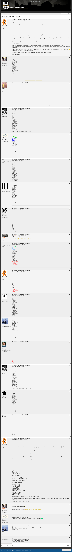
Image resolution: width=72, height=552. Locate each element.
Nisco (3, 213)
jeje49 (3, 159)
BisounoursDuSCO (4, 25)
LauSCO (3, 137)
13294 (6, 63)
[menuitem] (8, 12)
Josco (3, 395)
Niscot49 (3, 414)
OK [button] (66, 550)
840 (5, 397)
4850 (6, 139)
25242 (6, 239)
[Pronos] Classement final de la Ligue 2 (11, 16)
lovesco (15, 342)
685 (5, 300)
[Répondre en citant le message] (69, 19)
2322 (6, 116)
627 (5, 416)
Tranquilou (3, 237)
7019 (5, 349)
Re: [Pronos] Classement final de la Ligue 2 (21, 57)
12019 (6, 215)
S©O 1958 (3, 61)
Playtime (3, 88)
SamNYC (3, 114)
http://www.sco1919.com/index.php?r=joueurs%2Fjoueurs (33, 80)
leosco (15, 295)
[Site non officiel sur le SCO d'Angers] (15, 5)
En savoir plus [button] (28, 550)
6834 (6, 27)
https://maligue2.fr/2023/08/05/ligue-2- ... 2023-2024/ (22, 238)
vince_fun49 (4, 243)
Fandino (3, 531)
